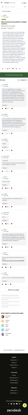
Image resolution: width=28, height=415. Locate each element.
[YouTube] (16, 403)
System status (13, 365)
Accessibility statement (19, 350)
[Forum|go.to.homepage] (10, 3)
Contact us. (19, 401)
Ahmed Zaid (8, 333)
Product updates (14, 382)
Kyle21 (4, 15)
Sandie (5, 253)
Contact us (14, 367)
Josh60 (5, 273)
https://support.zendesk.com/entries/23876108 (13, 260)
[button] (2, 3)
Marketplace (13, 393)
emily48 (5, 114)
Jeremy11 (7, 329)
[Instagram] (19, 403)
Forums (14, 375)
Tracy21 (5, 177)
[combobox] (14, 6)
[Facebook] (11, 403)
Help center (13, 360)
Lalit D (6, 324)
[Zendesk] (14, 411)
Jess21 (4, 229)
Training (13, 362)
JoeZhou (7, 320)
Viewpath (5, 84)
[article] (14, 97)
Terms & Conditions (7, 350)
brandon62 (8, 316)
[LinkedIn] (14, 403)
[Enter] (2, 6)
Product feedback (6, 11)
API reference (13, 380)
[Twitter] (8, 403)
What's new (13, 390)
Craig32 (5, 139)
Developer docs (13, 377)
